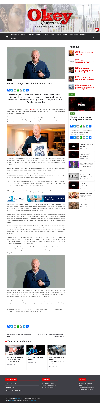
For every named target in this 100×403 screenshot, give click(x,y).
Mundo (31, 34)
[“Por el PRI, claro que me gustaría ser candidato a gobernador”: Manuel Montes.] (74, 166)
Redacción (18, 87)
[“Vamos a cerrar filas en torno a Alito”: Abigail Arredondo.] (74, 196)
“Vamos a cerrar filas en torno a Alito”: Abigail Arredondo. (86, 195)
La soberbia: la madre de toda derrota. (86, 145)
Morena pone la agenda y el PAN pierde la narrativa (81, 118)
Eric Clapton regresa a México (35, 358)
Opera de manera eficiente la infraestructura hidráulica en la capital (51, 335)
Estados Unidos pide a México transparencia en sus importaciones (56, 360)
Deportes (13, 38)
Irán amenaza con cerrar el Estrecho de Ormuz (19, 335)
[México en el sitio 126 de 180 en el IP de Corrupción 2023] (14, 346)
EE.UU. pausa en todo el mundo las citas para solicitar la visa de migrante (84, 87)
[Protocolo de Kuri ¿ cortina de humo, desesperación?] (74, 155)
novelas (32, 109)
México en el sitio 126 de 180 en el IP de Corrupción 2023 (15, 359)
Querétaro (13, 34)
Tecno (59, 34)
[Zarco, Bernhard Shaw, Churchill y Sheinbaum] (74, 177)
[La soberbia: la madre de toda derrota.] (74, 146)
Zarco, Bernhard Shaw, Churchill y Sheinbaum (86, 175)
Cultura (38, 34)
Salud (52, 34)
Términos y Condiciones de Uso (13, 390)
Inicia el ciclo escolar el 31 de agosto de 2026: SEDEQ (84, 61)
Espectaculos (73, 34)
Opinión (72, 113)
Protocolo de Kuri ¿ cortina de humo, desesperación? (85, 154)
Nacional (24, 34)
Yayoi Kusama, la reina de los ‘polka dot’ (84, 53)
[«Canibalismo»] (74, 205)
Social (65, 34)
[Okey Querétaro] (50, 5)
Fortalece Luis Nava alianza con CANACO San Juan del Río (84, 78)
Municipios (77, 76)
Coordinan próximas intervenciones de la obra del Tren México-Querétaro (84, 70)
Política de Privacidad (11, 384)
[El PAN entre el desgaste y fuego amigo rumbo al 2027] (74, 186)
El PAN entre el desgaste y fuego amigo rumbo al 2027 (86, 185)
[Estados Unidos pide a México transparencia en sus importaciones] (57, 346)
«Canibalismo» (84, 204)
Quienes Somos (9, 387)
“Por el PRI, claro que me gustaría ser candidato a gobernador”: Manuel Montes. (86, 165)
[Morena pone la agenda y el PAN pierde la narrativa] (82, 104)
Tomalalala (83, 34)
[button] (18, 35)
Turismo (46, 34)
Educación (77, 59)
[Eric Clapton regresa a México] (35, 346)
